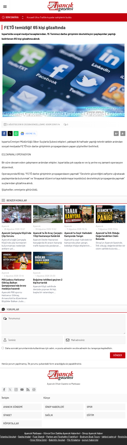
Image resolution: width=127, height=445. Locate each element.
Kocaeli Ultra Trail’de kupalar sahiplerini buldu (49, 17)
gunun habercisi (90, 440)
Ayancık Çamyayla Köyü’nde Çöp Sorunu (16, 234)
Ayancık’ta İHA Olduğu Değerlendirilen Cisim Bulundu (107, 235)
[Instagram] (16, 389)
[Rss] (27, 389)
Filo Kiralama (73, 440)
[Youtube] (22, 389)
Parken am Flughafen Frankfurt (62, 436)
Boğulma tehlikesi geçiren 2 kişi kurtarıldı (47, 281)
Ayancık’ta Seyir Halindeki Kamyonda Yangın (78, 234)
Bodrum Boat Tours (90, 436)
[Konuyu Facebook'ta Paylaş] (4, 133)
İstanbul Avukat (8, 436)
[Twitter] (10, 389)
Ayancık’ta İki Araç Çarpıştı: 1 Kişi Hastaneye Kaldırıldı (48, 234)
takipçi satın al (109, 436)
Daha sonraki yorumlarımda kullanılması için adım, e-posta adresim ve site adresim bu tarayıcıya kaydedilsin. (59, 348)
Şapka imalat (24, 436)
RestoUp (122, 436)
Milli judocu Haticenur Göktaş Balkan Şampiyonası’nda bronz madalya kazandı (14, 284)
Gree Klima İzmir (38, 440)
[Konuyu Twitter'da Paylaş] (10, 133)
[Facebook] (4, 389)
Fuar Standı (38, 436)
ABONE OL (30, 133)
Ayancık (5, 226)
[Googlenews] (33, 389)
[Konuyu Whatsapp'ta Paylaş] (16, 133)
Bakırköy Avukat (57, 440)
